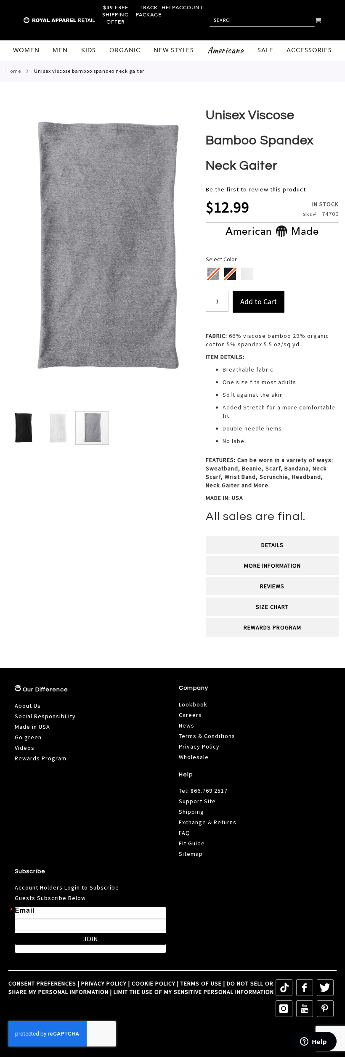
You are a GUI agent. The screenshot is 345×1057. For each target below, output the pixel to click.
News (186, 725)
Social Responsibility (45, 716)
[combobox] (262, 20)
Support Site (197, 801)
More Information (272, 565)
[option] (247, 274)
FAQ (184, 833)
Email (24, 910)
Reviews (272, 586)
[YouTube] (304, 1008)
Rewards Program (272, 627)
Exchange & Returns (207, 822)
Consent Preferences (42, 983)
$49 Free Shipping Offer (115, 14)
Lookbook (193, 704)
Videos (24, 748)
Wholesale (194, 757)
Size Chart (272, 607)
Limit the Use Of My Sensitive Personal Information (194, 992)
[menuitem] (26, 50)
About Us (28, 705)
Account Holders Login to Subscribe (67, 887)
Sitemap (191, 854)
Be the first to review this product (256, 189)
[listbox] (273, 275)
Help (168, 7)
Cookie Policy (153, 983)
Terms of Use (201, 983)
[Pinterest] (325, 1008)
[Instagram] (284, 1008)
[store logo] (41, 20)
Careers (190, 715)
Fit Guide (192, 843)
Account (189, 7)
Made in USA (32, 726)
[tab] (272, 545)
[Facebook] (304, 987)
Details (272, 545)
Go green (28, 737)
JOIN (90, 939)
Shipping (191, 811)
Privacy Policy (199, 746)
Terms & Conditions (207, 736)
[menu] (172, 50)
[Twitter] (325, 987)
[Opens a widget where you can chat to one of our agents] (313, 1042)
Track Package (149, 11)
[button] (23, 428)
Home (13, 71)
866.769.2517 (209, 790)
